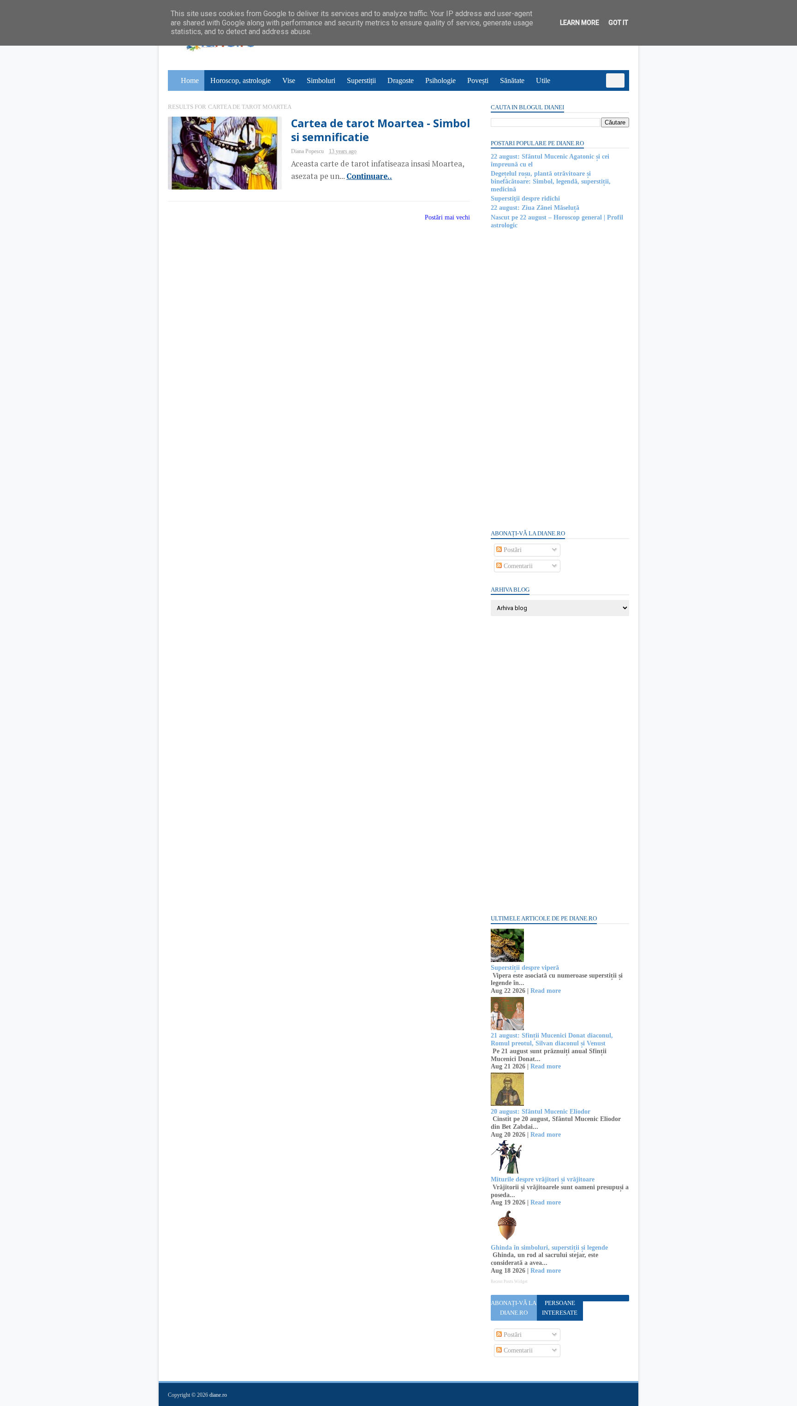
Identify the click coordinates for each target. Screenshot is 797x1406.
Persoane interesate (559, 1307)
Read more (545, 990)
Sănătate (512, 80)
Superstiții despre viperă (525, 967)
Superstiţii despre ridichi (525, 198)
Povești (477, 80)
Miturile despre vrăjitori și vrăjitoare (543, 1179)
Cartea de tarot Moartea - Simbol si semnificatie (380, 130)
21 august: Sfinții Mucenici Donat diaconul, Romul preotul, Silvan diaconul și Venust (552, 1039)
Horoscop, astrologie (240, 80)
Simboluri (321, 80)
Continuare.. (369, 176)
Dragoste (400, 80)
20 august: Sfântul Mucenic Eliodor (540, 1111)
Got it (618, 22)
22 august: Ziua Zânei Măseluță (535, 207)
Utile (543, 80)
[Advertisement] (560, 378)
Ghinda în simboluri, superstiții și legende (549, 1247)
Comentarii (517, 566)
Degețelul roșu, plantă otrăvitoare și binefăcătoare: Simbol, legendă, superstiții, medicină (551, 181)
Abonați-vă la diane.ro (513, 1307)
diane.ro (218, 1395)
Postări (512, 549)
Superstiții (361, 80)
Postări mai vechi (447, 217)
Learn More (579, 22)
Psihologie (440, 80)
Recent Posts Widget (509, 1281)
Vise (288, 80)
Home (190, 80)
